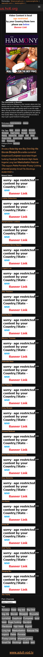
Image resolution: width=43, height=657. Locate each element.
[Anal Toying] (21, 536)
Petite (32, 135)
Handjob (24, 133)
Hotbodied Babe (8, 361)
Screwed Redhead (8, 431)
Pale (27, 135)
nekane (25, 123)
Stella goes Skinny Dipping (11, 245)
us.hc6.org (9, 8)
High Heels (33, 159)
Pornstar (23, 165)
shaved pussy (17, 138)
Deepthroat (6, 155)
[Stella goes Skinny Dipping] (21, 233)
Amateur (5, 148)
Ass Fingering (7, 385)
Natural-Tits (12, 135)
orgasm (20, 135)
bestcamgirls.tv (20, 3)
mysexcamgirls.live (32, 1)
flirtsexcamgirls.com (17, 1)
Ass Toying (6, 594)
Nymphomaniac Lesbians (11, 222)
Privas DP (5, 524)
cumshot (31, 152)
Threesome (11, 141)
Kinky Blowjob (7, 408)
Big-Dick (27, 148)
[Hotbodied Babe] (21, 350)
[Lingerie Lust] (21, 257)
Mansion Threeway (8, 338)
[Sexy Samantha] (21, 466)
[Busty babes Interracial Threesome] (21, 443)
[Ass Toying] (21, 583)
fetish (28, 155)
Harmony (16, 143)
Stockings (30, 168)
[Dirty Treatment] (21, 280)
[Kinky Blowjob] (21, 397)
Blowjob (24, 130)
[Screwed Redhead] (21, 420)
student (35, 138)
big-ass (18, 148)
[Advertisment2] (21, 88)
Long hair (13, 162)
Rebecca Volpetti (7, 126)
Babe (11, 130)
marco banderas (15, 123)
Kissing (4, 135)
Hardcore (32, 133)
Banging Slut (6, 571)
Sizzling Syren (7, 315)
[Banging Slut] (21, 560)
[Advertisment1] (21, 60)
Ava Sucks (5, 501)
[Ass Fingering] (21, 373)
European (5, 133)
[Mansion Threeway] (21, 327)
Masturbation (24, 162)
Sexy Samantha (7, 478)
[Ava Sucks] (21, 490)
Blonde (5, 152)
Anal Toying (6, 548)
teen (3, 141)
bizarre (17, 130)
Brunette (32, 130)
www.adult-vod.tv (7, 3)
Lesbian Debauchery (9, 198)
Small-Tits (27, 138)
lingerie (5, 162)
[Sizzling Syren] (21, 303)
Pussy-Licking (6, 138)
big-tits (34, 148)
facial (24, 155)
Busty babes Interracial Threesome (14, 455)
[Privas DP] (21, 513)
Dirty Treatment (7, 291)
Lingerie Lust (6, 268)
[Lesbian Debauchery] (21, 187)
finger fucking (15, 133)
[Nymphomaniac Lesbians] (21, 210)
